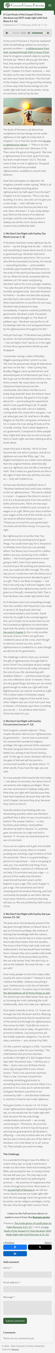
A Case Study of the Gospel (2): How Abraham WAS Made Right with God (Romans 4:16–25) (27, 1230)
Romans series (41, 1217)
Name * (7, 1267)
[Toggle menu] (50, 5)
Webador (15, 1349)
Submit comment (15, 1320)
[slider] (15, 33)
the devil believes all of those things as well (26, 993)
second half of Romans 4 (20, 1190)
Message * (9, 1297)
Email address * (11, 1282)
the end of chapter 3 (14, 632)
